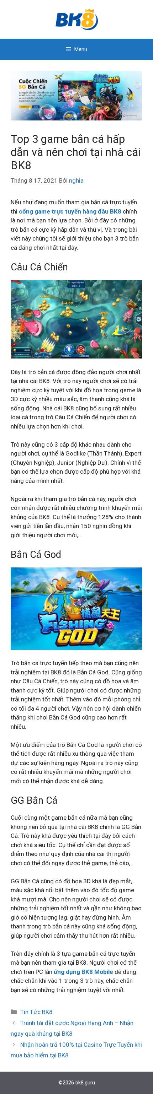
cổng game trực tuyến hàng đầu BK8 (70, 211)
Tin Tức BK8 (36, 1011)
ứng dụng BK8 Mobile (83, 971)
